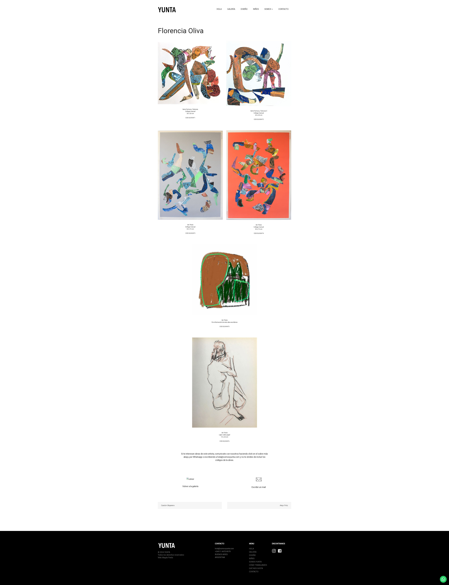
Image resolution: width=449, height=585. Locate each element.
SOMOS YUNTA (255, 562)
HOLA (219, 9)
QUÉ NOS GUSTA (256, 568)
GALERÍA (231, 9)
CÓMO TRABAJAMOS (258, 565)
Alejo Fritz (284, 505)
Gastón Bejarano (168, 505)
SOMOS (268, 9)
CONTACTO (283, 9)
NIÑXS (256, 9)
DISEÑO (244, 9)
